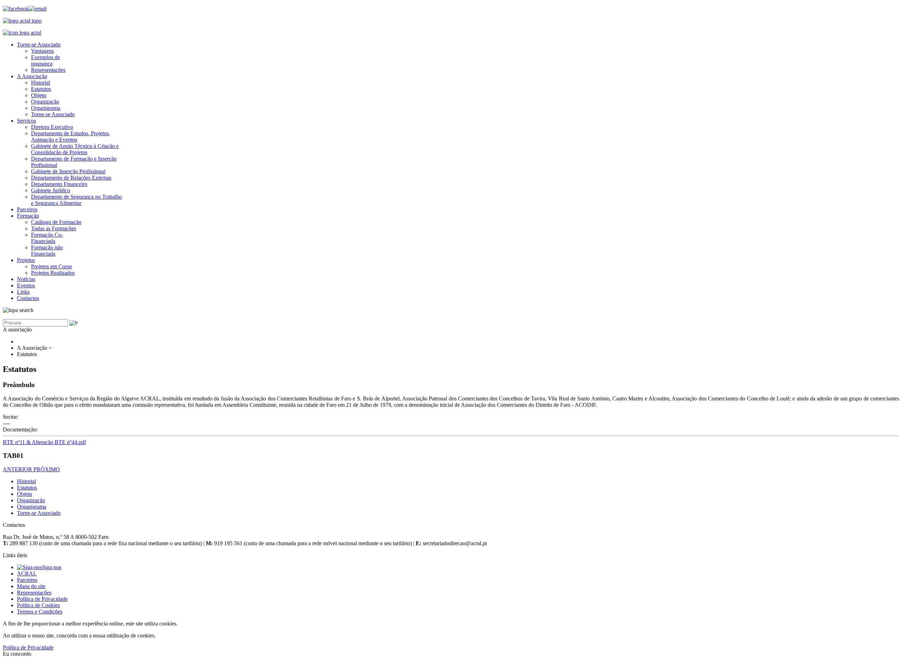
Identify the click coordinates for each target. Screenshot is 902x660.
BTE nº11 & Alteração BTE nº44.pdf (44, 442)
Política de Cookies (38, 605)
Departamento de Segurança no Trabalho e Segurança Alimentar (76, 200)
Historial (40, 83)
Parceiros (27, 209)
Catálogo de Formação (56, 222)
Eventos (26, 285)
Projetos (26, 260)
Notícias (26, 279)
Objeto (38, 95)
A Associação (32, 76)
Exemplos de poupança (45, 60)
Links (23, 292)
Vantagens (42, 51)
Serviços (26, 121)
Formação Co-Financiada (47, 238)
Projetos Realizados (53, 273)
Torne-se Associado (39, 45)
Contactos (28, 298)
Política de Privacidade (42, 599)
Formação (28, 216)
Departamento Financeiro (59, 184)
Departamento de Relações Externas (71, 178)
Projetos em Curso (51, 266)
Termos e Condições (39, 612)
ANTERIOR (18, 469)
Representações (48, 70)
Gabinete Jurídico (50, 190)
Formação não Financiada (47, 250)
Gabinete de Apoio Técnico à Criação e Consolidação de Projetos (75, 149)
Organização (45, 102)
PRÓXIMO (46, 469)
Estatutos (41, 89)
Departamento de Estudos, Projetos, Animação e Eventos (70, 136)
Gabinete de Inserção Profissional (68, 171)
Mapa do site (31, 586)
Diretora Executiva (52, 127)
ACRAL (27, 574)
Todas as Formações (53, 228)
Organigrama (45, 108)
